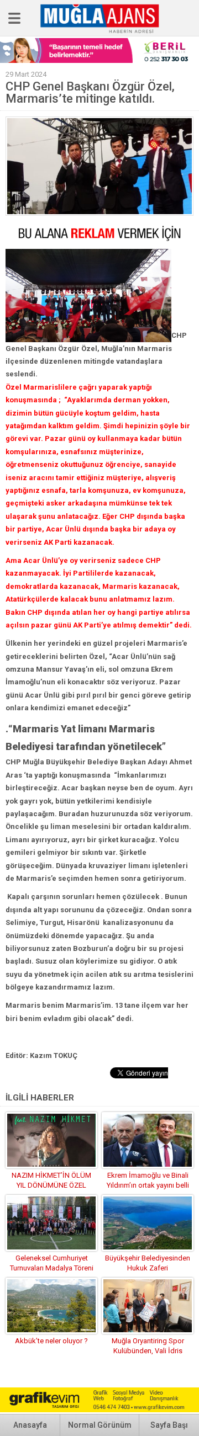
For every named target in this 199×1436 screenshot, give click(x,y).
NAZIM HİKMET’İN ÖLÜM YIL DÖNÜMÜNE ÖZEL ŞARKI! (51, 1185)
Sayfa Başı (169, 1425)
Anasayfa (30, 1425)
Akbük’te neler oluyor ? (51, 1341)
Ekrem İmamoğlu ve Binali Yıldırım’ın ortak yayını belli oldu (148, 1185)
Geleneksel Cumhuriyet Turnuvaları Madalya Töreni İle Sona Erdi (51, 1268)
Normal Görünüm (100, 1425)
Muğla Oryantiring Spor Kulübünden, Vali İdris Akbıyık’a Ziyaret (148, 1351)
